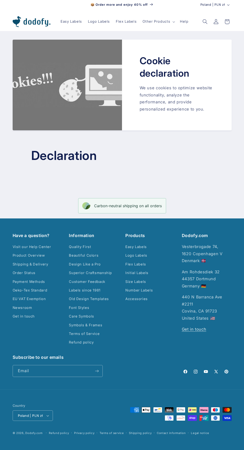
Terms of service (112, 433)
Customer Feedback (87, 282)
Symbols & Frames (85, 325)
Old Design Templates (89, 299)
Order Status (24, 273)
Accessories (136, 299)
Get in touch (24, 316)
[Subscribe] (96, 371)
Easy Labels (136, 247)
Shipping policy (140, 433)
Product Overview (29, 255)
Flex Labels (135, 264)
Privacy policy (84, 433)
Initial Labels (136, 273)
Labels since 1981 (85, 290)
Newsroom (22, 308)
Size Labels (135, 282)
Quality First (80, 247)
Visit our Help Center (32, 247)
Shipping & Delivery (30, 264)
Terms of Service (84, 334)
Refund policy (81, 342)
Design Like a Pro (85, 264)
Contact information (171, 433)
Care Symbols (81, 316)
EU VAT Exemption (29, 299)
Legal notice (200, 433)
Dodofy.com (33, 433)
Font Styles (79, 308)
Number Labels (139, 290)
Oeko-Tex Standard (30, 290)
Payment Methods (29, 282)
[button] (158, 21)
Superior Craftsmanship (90, 273)
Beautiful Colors (83, 255)
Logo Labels (136, 255)
